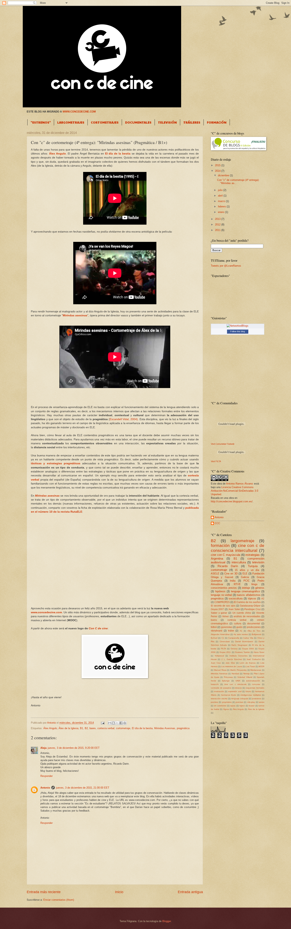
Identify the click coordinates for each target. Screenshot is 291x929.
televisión (258, 562)
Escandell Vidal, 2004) (124, 419)
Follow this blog (237, 331)
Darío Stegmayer (239, 645)
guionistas (226, 627)
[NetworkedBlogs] (237, 325)
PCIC (246, 580)
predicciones (254, 627)
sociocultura (235, 598)
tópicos (252, 598)
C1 (223, 638)
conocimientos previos (224, 587)
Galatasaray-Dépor (250, 606)
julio (220, 190)
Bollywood (256, 634)
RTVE (237, 584)
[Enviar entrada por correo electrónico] (102, 722)
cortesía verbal (105, 728)
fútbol (214, 627)
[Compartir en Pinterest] (125, 723)
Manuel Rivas (220, 670)
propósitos (227, 702)
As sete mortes (241, 634)
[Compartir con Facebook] (121, 723)
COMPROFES (222, 602)
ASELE (215, 573)
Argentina (217, 558)
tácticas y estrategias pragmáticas (55, 463)
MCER (261, 666)
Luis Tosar (250, 666)
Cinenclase (225, 641)
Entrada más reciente (44, 892)
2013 (218, 218)
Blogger (166, 921)
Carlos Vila (248, 638)
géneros (259, 587)
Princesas (228, 677)
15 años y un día (247, 569)
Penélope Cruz (252, 609)
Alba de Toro (254, 631)
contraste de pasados (221, 688)
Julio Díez (230, 663)
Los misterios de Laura (231, 666)
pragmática (183, 728)
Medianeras (255, 670)
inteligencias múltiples (251, 695)
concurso (256, 684)
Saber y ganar (219, 613)
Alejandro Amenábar (220, 634)
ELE (244, 573)
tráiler (231, 631)
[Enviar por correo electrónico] (110, 723)
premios (214, 702)
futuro (248, 691)
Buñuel (214, 638)
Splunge (226, 681)
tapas (232, 706)
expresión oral (235, 691)
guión (239, 627)
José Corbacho (253, 659)
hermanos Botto (228, 695)
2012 (218, 224)
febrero (222, 206)
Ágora (226, 709)
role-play (251, 702)
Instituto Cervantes (238, 656)
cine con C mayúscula (225, 554)
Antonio (45, 787)
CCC (217, 523)
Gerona (234, 649)
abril (220, 195)
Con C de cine (98, 628)
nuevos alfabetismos (249, 594)
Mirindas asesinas (47, 495)
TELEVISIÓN (167, 122)
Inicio (119, 892)
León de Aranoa (248, 663)
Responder (46, 775)
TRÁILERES (191, 122)
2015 (218, 165)
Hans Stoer (259, 652)
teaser (252, 706)
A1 (241, 631)
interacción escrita (219, 698)
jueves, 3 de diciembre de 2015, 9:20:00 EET (74, 747)
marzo (222, 201)
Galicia (245, 577)
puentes (239, 702)
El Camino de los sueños (247, 602)
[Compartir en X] (117, 723)
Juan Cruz (216, 663)
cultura (237, 623)
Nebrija (246, 673)
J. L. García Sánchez (231, 659)
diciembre (224, 175)
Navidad (235, 673)
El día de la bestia (117, 153)
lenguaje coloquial (239, 698)
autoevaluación (253, 681)
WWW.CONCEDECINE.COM (79, 111)
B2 (86, 728)
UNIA (238, 681)
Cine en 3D (230, 573)
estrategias (252, 554)
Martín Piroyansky (238, 670)
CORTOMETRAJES (105, 122)
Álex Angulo (57, 153)
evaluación (219, 691)
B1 (81, 728)
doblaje (246, 587)
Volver (225, 616)
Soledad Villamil (244, 677)
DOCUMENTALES (138, 122)
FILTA (223, 649)
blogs (254, 584)
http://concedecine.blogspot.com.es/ (232, 501)
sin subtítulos (220, 706)
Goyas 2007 (217, 609)
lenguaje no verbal (221, 594)
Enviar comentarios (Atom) (58, 899)
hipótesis (220, 591)
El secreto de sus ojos (223, 606)
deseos (238, 688)
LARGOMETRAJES (70, 122)
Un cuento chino (241, 613)
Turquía (253, 566)
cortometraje (123, 728)
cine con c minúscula (235, 684)
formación (220, 545)
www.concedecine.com (46, 612)
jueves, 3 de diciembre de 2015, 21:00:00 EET (82, 787)
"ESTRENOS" (41, 122)
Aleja (43, 747)
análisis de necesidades (247, 616)
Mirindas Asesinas (164, 728)
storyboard (216, 631)
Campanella (233, 638)
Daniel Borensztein (244, 641)
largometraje (242, 540)
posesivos (256, 698)
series (261, 702)
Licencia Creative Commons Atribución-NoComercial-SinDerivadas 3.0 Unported (234, 491)
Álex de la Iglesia (68, 728)
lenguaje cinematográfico (245, 591)
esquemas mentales (255, 688)
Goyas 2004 (248, 649)
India (232, 580)
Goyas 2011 (225, 652)
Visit (222, 444)
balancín (215, 684)
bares (92, 728)
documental (253, 623)
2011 (218, 230)
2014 (218, 170)
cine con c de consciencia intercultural (237, 548)
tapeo (242, 706)
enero (221, 212)
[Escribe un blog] (113, 723)
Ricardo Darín (228, 566)
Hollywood (219, 656)
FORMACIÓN (216, 122)
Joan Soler (234, 609)
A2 (262, 598)
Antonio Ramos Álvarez (239, 483)
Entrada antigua (190, 892)
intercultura (239, 562)
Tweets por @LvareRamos (226, 265)
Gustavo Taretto (242, 652)
